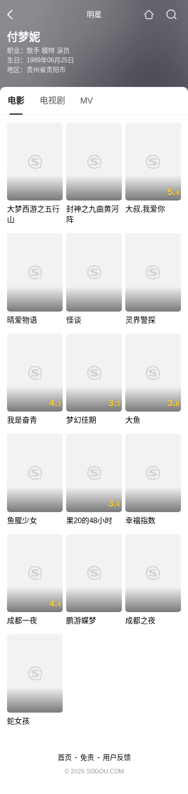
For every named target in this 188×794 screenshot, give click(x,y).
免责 (87, 757)
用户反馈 (117, 757)
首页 (65, 757)
